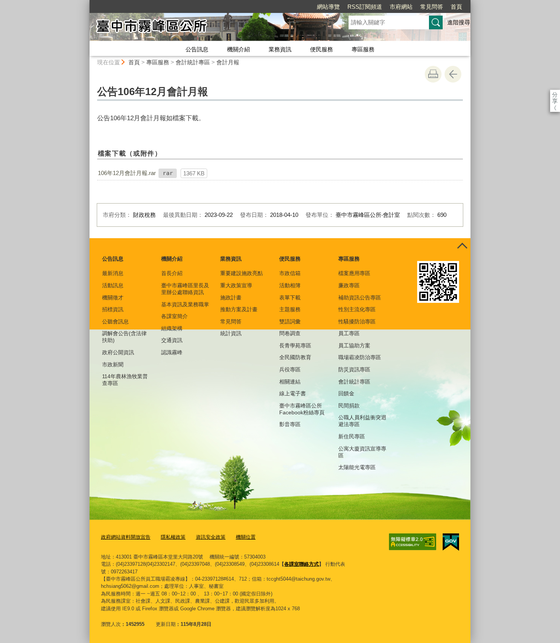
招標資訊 (112, 309)
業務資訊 (280, 49)
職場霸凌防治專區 (359, 357)
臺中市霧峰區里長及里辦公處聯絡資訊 (185, 288)
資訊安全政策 (211, 537)
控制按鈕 (462, 246)
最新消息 (112, 273)
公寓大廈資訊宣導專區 (362, 452)
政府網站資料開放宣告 (125, 537)
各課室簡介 (174, 316)
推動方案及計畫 (239, 309)
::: (86, 3)
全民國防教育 (295, 357)
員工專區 (349, 333)
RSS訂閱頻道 (364, 6)
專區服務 (363, 49)
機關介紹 (238, 49)
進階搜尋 (458, 22)
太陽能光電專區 (357, 467)
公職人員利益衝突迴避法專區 (362, 420)
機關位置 (246, 537)
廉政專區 (349, 285)
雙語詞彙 (290, 321)
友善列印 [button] (433, 74)
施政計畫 (231, 297)
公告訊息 (197, 49)
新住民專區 (351, 436)
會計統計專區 (193, 62)
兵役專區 (290, 369)
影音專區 (290, 424)
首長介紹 (171, 273)
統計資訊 (231, 333)
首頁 (456, 6)
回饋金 (346, 393)
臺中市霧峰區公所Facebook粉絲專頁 (302, 409)
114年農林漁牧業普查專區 (125, 379)
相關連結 (290, 382)
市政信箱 (290, 273)
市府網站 (401, 6)
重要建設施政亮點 (241, 273)
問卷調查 (290, 333)
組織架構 (171, 328)
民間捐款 (349, 406)
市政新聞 (112, 364)
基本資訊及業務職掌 (185, 304)
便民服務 (321, 49)
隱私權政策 (173, 537)
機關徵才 (112, 297)
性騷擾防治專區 (357, 321)
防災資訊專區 (354, 369)
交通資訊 (171, 340)
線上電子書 (292, 393)
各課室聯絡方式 (301, 564)
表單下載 (290, 297)
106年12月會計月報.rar (127, 173)
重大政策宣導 (236, 285)
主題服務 (290, 309)
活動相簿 (290, 285)
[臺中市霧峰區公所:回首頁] (210, 28)
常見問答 (431, 6)
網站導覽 (328, 6)
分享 (555, 94)
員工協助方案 (354, 345)
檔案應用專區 (354, 273)
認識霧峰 (171, 352)
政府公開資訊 (118, 352)
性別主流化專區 (357, 309)
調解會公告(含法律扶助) (124, 336)
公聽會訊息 (115, 321)
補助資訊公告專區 (359, 297)
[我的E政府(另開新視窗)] (451, 542)
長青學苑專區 (295, 345)
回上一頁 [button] (453, 74)
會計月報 (227, 62)
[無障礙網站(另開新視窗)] (412, 541)
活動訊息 (112, 285)
